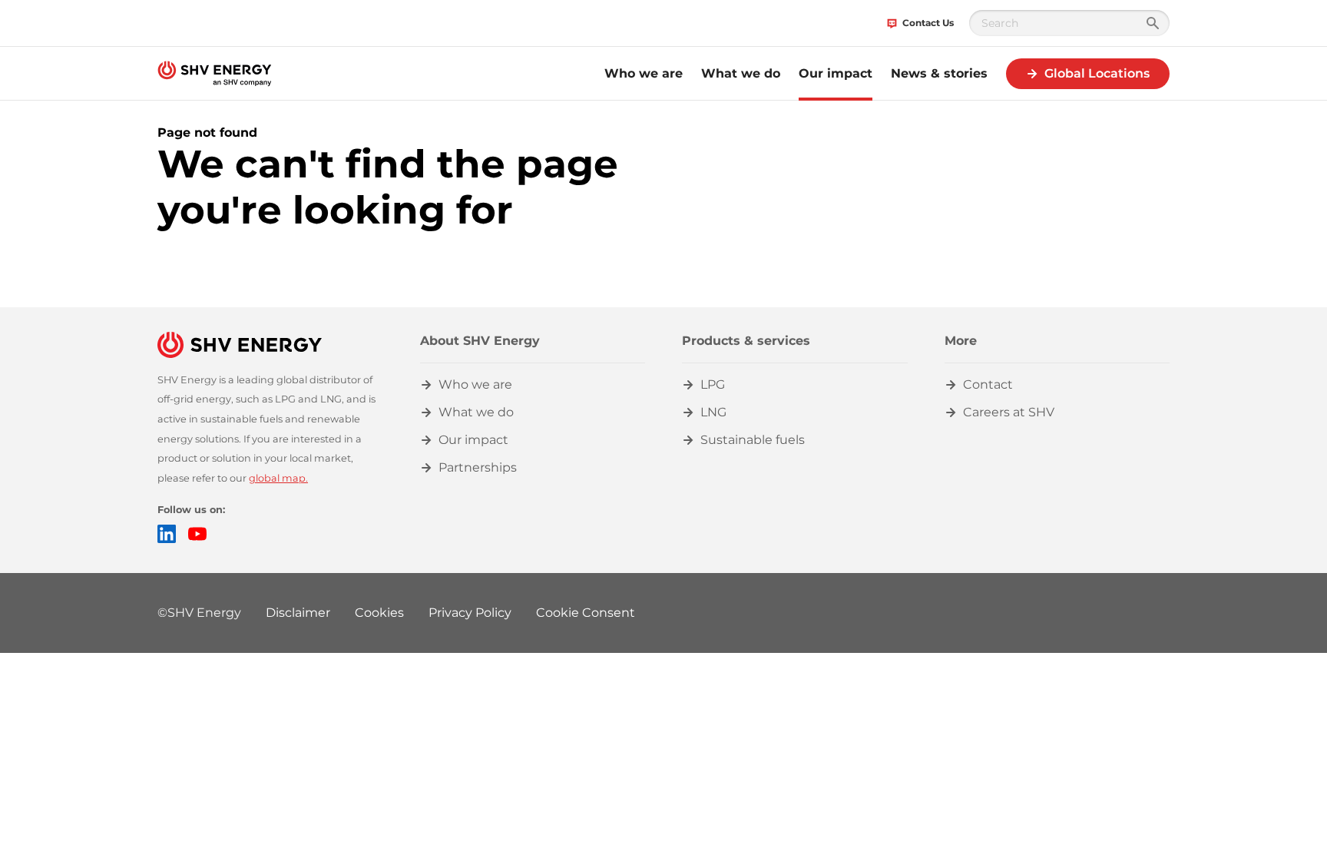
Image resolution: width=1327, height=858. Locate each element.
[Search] (1152, 23)
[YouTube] (197, 534)
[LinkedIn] (166, 534)
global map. (278, 478)
